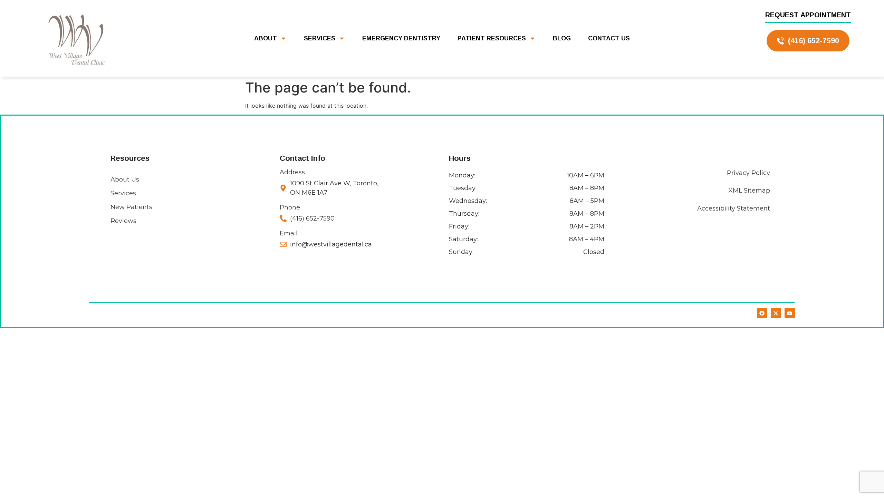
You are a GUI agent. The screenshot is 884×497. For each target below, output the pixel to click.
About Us (124, 179)
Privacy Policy (748, 173)
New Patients (131, 207)
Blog (562, 38)
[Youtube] (790, 313)
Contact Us (609, 38)
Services (319, 38)
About (265, 38)
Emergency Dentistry (401, 38)
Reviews (123, 221)
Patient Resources (492, 38)
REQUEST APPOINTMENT (808, 15)
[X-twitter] (776, 313)
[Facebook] (762, 313)
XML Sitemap (749, 190)
